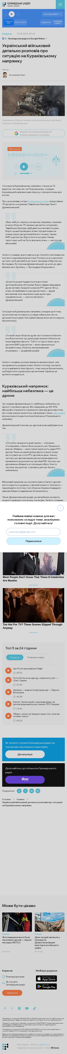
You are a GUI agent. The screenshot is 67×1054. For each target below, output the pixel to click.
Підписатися (33, 541)
